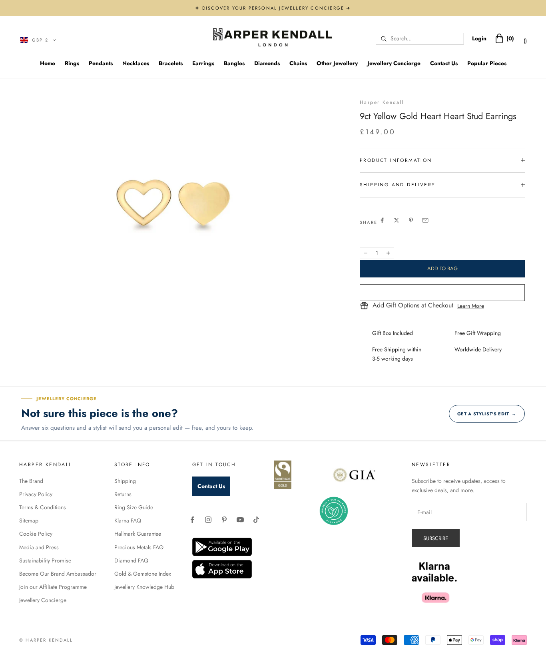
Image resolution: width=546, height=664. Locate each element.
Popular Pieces (486, 63)
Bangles (234, 63)
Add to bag (442, 268)
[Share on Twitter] (396, 220)
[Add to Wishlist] (442, 292)
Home (47, 63)
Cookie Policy (35, 534)
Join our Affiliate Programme (53, 587)
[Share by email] (425, 220)
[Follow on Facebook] (192, 520)
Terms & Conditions (42, 507)
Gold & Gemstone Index (142, 574)
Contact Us (444, 63)
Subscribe (435, 538)
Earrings (203, 63)
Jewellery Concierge (393, 63)
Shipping (125, 481)
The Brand (31, 481)
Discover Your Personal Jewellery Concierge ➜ (276, 8)
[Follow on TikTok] (256, 520)
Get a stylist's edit (486, 414)
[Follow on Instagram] (208, 520)
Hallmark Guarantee (137, 534)
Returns (123, 494)
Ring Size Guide (133, 507)
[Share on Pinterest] (411, 220)
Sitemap (28, 520)
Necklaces (135, 63)
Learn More (470, 305)
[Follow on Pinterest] (224, 520)
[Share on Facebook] (382, 220)
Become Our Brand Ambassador (57, 574)
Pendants (101, 63)
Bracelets (171, 63)
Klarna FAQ (127, 520)
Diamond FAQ (131, 560)
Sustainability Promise (45, 560)
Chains (298, 63)
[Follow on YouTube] (240, 520)
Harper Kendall (382, 102)
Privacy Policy (35, 494)
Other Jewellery (337, 63)
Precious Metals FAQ (138, 547)
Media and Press (39, 547)
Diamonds (267, 63)
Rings (72, 63)
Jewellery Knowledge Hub (144, 587)
